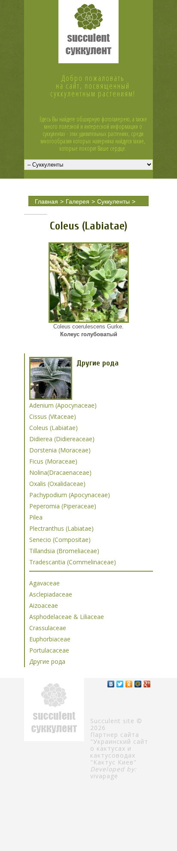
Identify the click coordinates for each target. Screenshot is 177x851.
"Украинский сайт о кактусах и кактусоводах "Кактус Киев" (119, 751)
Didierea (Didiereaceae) (62, 439)
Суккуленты (113, 201)
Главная (46, 201)
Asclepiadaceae (50, 594)
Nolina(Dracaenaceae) (60, 472)
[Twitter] (120, 684)
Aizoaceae (43, 605)
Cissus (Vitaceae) (52, 416)
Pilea (36, 517)
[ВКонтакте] (111, 684)
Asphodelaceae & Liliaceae (66, 617)
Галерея (77, 201)
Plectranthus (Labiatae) (61, 528)
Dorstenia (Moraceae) (60, 450)
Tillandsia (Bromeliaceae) (64, 551)
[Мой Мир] (138, 684)
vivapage (104, 776)
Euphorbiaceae (49, 639)
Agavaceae (44, 583)
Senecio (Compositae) (60, 539)
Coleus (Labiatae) (101, 210)
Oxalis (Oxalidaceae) (57, 484)
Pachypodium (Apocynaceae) (69, 495)
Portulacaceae (49, 650)
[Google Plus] (147, 684)
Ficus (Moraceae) (53, 461)
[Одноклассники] (129, 684)
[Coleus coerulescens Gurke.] (89, 282)
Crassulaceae (47, 628)
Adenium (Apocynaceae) (63, 405)
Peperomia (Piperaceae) (62, 506)
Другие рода (52, 210)
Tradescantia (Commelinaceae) (72, 562)
